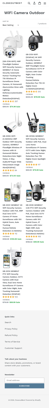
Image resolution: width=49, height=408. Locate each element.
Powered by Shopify (33, 400)
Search (8, 322)
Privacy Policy (11, 329)
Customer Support (13, 348)
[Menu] (44, 3)
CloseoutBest (12, 3)
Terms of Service (12, 342)
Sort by (6, 21)
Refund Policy (11, 335)
